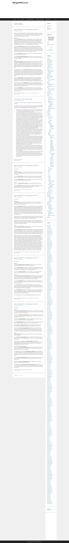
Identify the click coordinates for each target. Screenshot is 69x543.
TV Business (49, 196)
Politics (48, 95)
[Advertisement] (34, 12)
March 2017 (49, 354)
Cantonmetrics (48, 19)
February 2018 (49, 341)
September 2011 (49, 434)
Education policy (50, 101)
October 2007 (49, 491)
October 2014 (49, 389)
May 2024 (48, 251)
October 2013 (49, 404)
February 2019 (49, 326)
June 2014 (48, 394)
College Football (51, 135)
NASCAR (50, 120)
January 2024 (49, 256)
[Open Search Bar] (55, 19)
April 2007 (48, 498)
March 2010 (49, 456)
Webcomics (22, 19)
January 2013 (49, 415)
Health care (50, 107)
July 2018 (48, 335)
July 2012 (48, 422)
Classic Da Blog (20, 159)
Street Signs (49, 28)
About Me (48, 59)
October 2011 (49, 433)
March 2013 (49, 412)
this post (17, 33)
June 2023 (49, 263)
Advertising (50, 205)
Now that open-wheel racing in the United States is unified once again (25, 105)
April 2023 (48, 266)
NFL (25, 189)
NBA (23, 189)
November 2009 (49, 461)
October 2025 (49, 233)
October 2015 (49, 375)
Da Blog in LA (49, 66)
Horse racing (50, 168)
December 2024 (49, 243)
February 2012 (49, 428)
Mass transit (49, 73)
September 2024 (50, 246)
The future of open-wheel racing (23, 99)
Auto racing (16, 159)
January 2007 (49, 502)
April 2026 (48, 227)
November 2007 (49, 490)
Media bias (49, 74)
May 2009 (48, 468)
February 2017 (49, 355)
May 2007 (48, 497)
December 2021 (49, 285)
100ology (48, 58)
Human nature (50, 94)
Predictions (49, 110)
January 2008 (49, 487)
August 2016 (49, 363)
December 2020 (49, 300)
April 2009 (48, 469)
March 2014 (49, 398)
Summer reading (49, 193)
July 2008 (48, 480)
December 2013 (49, 401)
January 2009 (49, 473)
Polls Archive (49, 50)
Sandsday (50, 209)
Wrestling (48, 217)
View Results (51, 49)
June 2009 (49, 467)
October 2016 (49, 360)
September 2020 (50, 303)
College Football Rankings (51, 141)
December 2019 (49, 314)
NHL (26, 189)
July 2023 (48, 262)
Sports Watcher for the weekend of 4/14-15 (26, 195)
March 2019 (49, 325)
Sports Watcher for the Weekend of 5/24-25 (26, 29)
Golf (48, 167)
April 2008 (48, 484)
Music (48, 81)
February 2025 (49, 240)
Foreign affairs (50, 106)
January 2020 (49, 313)
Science (48, 113)
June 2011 (48, 438)
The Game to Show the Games (39, 19)
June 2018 (48, 336)
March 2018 (49, 340)
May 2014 (48, 395)
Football (49, 134)
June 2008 (49, 481)
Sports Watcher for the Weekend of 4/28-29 (26, 165)
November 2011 (49, 432)
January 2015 (49, 386)
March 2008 (49, 485)
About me (14, 19)
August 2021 (49, 290)
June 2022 (48, 278)
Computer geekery (50, 64)
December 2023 (49, 257)
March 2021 (49, 296)
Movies (48, 78)
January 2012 (49, 429)
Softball (49, 179)
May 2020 (48, 308)
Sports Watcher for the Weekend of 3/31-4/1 (26, 258)
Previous (16, 375)
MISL (49, 171)
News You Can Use (51, 88)
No (48, 43)
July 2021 (48, 291)
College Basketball (25, 369)
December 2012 (49, 416)
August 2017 (49, 348)
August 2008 (49, 479)
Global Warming (49, 67)
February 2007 (49, 501)
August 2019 (49, 319)
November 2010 (49, 446)
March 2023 (49, 267)
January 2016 (49, 371)
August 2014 (49, 392)
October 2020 (49, 302)
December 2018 (49, 329)
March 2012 (49, 427)
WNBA (50, 130)
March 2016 (49, 369)
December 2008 (49, 474)
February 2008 (49, 486)
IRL (49, 119)
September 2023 (50, 261)
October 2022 (49, 273)
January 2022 (49, 284)
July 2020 (48, 306)
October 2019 (49, 317)
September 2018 (49, 332)
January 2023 (49, 269)
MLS (50, 178)
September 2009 (50, 463)
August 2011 (49, 435)
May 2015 (48, 381)
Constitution (50, 98)
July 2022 (48, 277)
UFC (50, 173)
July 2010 (48, 451)
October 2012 (49, 418)
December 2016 (49, 358)
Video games (49, 202)
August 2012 (49, 421)
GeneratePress (40, 541)
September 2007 (50, 492)
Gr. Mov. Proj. (49, 25)
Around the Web (49, 60)
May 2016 (48, 366)
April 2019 (48, 324)
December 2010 (49, 445)
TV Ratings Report (51, 197)
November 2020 (49, 301)
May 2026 (48, 226)
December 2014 (49, 387)
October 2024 (49, 245)
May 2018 (48, 337)
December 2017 (49, 343)
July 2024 (48, 249)
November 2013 (49, 403)
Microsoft (49, 65)
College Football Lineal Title (52, 138)
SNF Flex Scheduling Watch (30, 19)
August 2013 (49, 406)
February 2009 (49, 472)
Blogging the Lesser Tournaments (52, 127)
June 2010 (48, 452)
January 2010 (49, 458)
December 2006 (49, 503)
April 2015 (48, 382)
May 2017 (48, 352)
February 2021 (49, 297)
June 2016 (48, 365)
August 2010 (49, 450)
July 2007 (48, 495)
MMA (49, 172)
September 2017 (49, 347)
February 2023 (49, 268)
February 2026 (49, 228)
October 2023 (49, 260)
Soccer (49, 177)
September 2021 (49, 289)
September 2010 (49, 449)
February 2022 (49, 283)
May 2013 (48, 410)
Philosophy (49, 93)
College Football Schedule (51, 144)
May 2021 (48, 294)
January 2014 (49, 400)
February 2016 (49, 370)
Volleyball (49, 191)
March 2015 (49, 383)
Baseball (49, 121)
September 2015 (49, 376)
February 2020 (49, 312)
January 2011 (49, 444)
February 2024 (49, 255)
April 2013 (48, 411)
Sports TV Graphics (51, 184)
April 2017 (48, 353)
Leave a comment (17, 160)
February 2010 (49, 457)
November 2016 (49, 359)
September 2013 (49, 405)
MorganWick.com (20, 3)
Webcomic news (50, 208)
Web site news (49, 204)
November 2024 (49, 244)
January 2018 (49, 342)
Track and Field (50, 190)
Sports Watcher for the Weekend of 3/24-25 (26, 304)
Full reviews (50, 211)
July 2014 (48, 393)
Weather (48, 203)
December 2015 (49, 372)
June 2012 (48, 423)
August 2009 (49, 464)
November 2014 (49, 388)
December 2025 (49, 231)
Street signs (49, 192)
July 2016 (48, 364)
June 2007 (49, 496)
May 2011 (48, 439)
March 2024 (49, 254)
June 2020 (49, 307)
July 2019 (48, 320)
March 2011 (49, 441)
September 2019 (49, 318)
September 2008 (50, 478)
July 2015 (48, 378)
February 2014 (49, 399)
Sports (19, 19)
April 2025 (48, 239)
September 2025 (49, 234)
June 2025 (48, 237)
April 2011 (48, 440)
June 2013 (48, 409)
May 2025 (48, 238)
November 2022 (49, 272)
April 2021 (48, 295)
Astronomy (50, 114)
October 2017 (49, 346)
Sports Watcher (29, 189)
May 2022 (48, 279)
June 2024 (49, 250)
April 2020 (48, 309)
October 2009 (49, 462)
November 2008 (49, 475)
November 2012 (49, 417)
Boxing (49, 133)
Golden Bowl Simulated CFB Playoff (52, 147)
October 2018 (49, 331)
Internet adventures (50, 70)
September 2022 (49, 274)
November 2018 (49, 330)
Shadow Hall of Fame (52, 155)
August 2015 (49, 377)
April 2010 (48, 455)
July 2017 (48, 349)
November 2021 (49, 286)
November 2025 (49, 232)
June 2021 (48, 292)
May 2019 (48, 323)
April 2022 (48, 280)
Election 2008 (50, 102)
